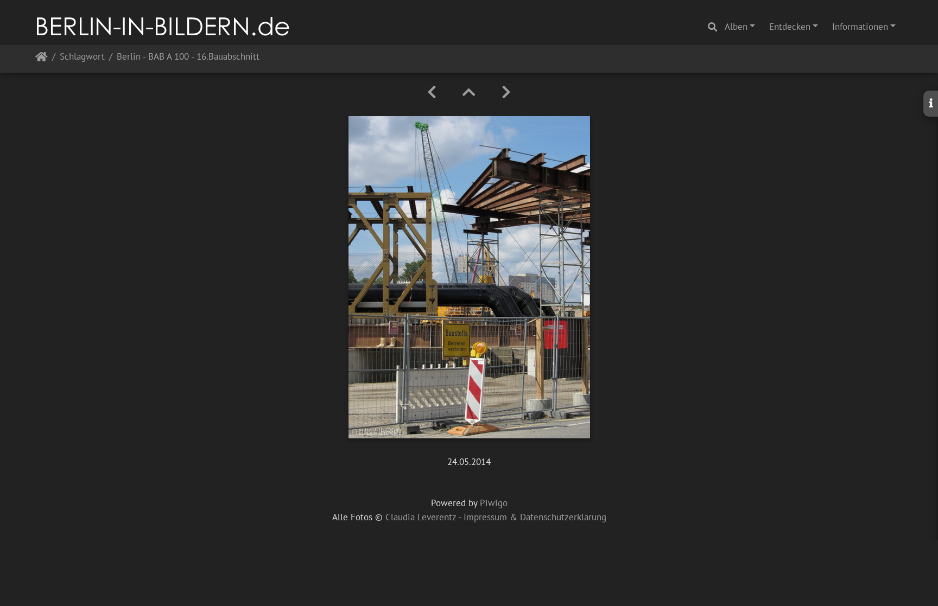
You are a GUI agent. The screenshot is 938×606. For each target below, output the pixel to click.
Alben (736, 27)
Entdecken (789, 27)
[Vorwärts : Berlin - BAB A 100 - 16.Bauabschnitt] (506, 92)
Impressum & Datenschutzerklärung (535, 517)
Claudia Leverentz (420, 517)
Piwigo (494, 503)
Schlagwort (82, 57)
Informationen (860, 27)
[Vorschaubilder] (469, 92)
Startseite (41, 59)
